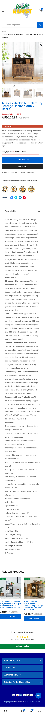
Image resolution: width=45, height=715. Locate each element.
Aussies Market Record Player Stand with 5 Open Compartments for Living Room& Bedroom (10, 605)
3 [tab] (18, 86)
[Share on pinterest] (24, 197)
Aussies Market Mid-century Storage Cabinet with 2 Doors (22, 106)
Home (4, 32)
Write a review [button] (22, 646)
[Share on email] (20, 197)
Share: (4, 198)
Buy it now (22, 167)
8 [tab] (31, 86)
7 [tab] (29, 86)
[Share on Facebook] (11, 197)
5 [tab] (23, 86)
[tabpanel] (22, 63)
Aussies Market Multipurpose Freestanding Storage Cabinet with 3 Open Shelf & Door (33, 606)
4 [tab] (21, 86)
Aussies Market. (20, 702)
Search (40, 25)
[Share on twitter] (15, 197)
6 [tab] (26, 86)
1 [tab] (13, 86)
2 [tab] (16, 86)
